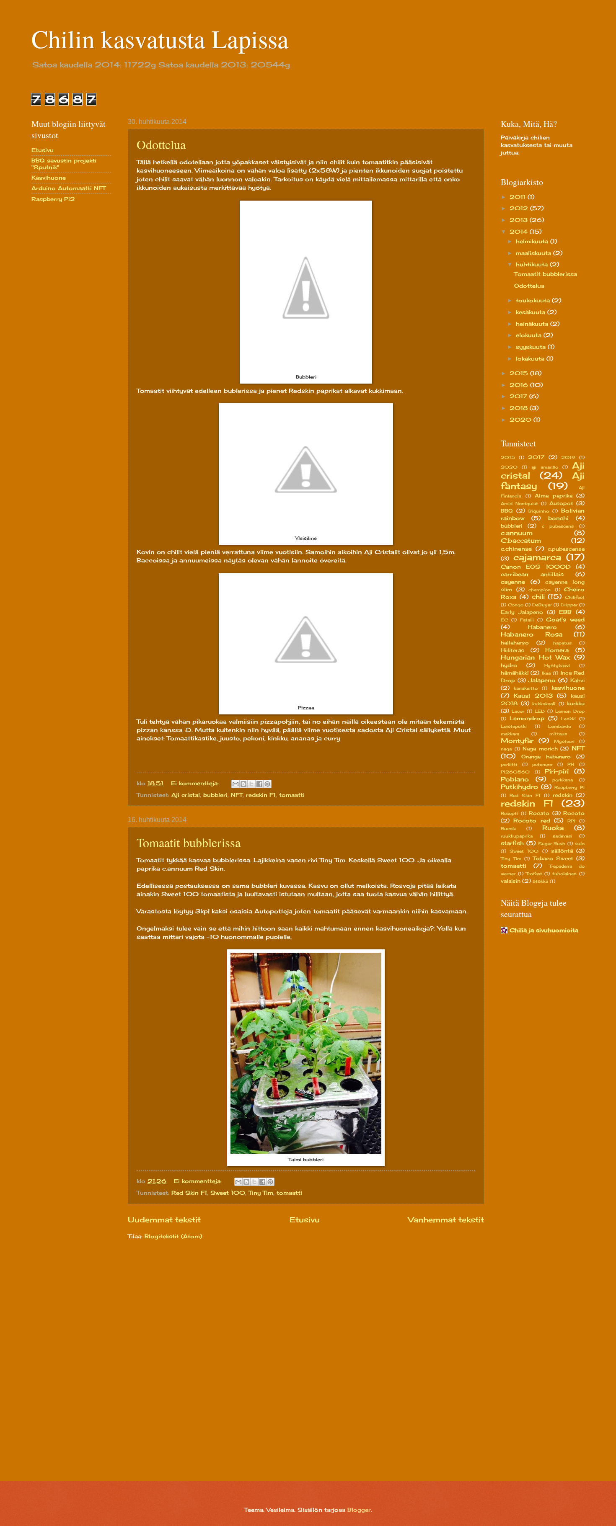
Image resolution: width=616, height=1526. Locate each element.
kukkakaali (543, 703)
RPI (571, 820)
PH (570, 764)
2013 (520, 220)
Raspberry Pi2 (53, 199)
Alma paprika (553, 496)
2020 (521, 419)
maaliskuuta (534, 253)
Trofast (534, 873)
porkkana (562, 779)
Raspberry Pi (569, 787)
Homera (557, 650)
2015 (520, 373)
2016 (520, 385)
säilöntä (562, 851)
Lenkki (568, 718)
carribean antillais (532, 574)
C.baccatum (521, 540)
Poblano (515, 779)
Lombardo (559, 726)
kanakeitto (526, 688)
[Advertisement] (64, 342)
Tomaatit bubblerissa (189, 842)
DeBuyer (542, 604)
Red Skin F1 (189, 1192)
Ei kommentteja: (196, 783)
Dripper (569, 604)
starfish (512, 843)
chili (538, 597)
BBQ (507, 511)
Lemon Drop (570, 711)
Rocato (539, 813)
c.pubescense (566, 549)
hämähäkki (514, 673)
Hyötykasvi (557, 665)
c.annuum (517, 533)
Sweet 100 (227, 1192)
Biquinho (538, 510)
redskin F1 (261, 794)
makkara (510, 733)
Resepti (509, 813)
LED (540, 711)
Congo (515, 604)
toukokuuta (534, 300)
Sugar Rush (552, 843)
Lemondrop (527, 718)
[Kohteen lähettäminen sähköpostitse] (235, 784)
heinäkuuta (533, 323)
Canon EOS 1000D (536, 566)
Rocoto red (531, 820)
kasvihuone (568, 687)
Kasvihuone (48, 177)
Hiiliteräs (512, 650)
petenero (542, 764)
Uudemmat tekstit (164, 1219)
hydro (509, 665)
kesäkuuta (531, 312)
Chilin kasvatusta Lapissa (160, 38)
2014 (520, 231)
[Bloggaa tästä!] (243, 784)
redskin (562, 795)
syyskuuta (532, 346)
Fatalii (527, 619)
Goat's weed (565, 619)
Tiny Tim (260, 1192)
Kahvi (577, 680)
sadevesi (562, 835)
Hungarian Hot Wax (535, 657)
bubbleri (215, 794)
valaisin (510, 881)
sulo (580, 843)
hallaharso (515, 643)
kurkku (576, 703)
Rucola (508, 828)
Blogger (359, 1509)
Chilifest (575, 597)
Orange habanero (546, 757)
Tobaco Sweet (553, 858)
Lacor (518, 711)
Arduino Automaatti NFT (68, 188)
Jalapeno (542, 680)
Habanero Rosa (531, 634)
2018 (520, 408)
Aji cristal (185, 794)
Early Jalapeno (522, 612)
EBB (565, 611)
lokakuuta (531, 358)
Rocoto (574, 813)
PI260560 (515, 771)
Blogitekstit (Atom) (173, 1236)
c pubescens (558, 525)
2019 (568, 457)
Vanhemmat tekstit (446, 1219)
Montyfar (517, 741)
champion (539, 589)
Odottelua (161, 144)
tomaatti (292, 794)
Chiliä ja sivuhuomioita (544, 930)
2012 (520, 208)
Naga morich (540, 749)
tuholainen (564, 873)
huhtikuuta (533, 264)
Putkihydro (519, 787)
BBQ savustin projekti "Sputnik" (63, 163)
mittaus (558, 733)
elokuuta (530, 335)
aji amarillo (544, 466)
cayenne (513, 581)
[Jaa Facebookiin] (259, 784)
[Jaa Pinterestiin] (267, 784)
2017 (519, 396)
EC (504, 619)
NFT (237, 794)
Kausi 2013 (533, 695)
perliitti (509, 764)
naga (506, 748)
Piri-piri (557, 771)
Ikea (546, 672)
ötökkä (540, 881)
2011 (519, 196)
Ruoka (553, 828)
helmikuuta (533, 241)
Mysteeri (564, 741)
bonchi (558, 518)
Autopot (561, 503)
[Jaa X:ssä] (251, 784)
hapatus (562, 642)
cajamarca (537, 557)
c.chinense (516, 548)
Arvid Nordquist (519, 503)
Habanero (542, 627)
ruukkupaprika (517, 835)
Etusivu (305, 1219)
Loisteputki (514, 726)
